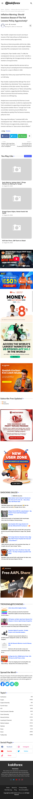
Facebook (6, 136)
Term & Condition (23, 790)
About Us (14, 787)
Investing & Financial (16, 720)
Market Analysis (16, 723)
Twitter (15, 136)
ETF (16, 708)
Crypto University (16, 702)
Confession (16, 697)
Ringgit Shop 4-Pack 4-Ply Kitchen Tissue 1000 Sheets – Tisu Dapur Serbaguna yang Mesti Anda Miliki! (19, 551)
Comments (6, 404)
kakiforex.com (21, 793)
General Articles (16, 717)
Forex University (16, 714)
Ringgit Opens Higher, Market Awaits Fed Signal (15, 212)
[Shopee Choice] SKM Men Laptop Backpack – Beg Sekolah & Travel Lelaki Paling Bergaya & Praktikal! (19, 512)
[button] (31, 3)
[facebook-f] (11, 780)
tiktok (9, 755)
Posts (4, 402)
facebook (9, 747)
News (16, 729)
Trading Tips (16, 735)
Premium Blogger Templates (12, 796)
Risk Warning (8, 790)
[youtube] (16, 780)
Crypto (16, 700)
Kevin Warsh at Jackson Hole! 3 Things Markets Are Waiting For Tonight (14, 183)
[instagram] (19, 780)
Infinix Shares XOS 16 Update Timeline (17, 608)
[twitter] (14, 780)
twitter (26, 751)
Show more (28, 156)
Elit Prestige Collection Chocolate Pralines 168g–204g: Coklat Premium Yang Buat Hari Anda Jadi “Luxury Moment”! (19, 538)
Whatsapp (23, 136)
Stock (16, 732)
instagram (26, 747)
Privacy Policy (23, 787)
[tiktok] (22, 780)
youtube (9, 751)
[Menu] (2, 3)
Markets (7, 9)
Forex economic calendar (16, 711)
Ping (15, 790)
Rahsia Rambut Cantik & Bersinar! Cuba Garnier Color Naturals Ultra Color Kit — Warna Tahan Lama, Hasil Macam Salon (19, 499)
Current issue (16, 705)
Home (2, 9)
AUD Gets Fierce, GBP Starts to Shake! (14, 240)
